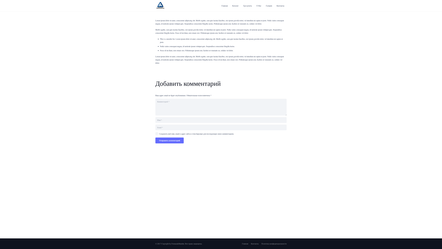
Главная (245, 243)
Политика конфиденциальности (274, 243)
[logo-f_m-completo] (160, 6)
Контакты (255, 243)
